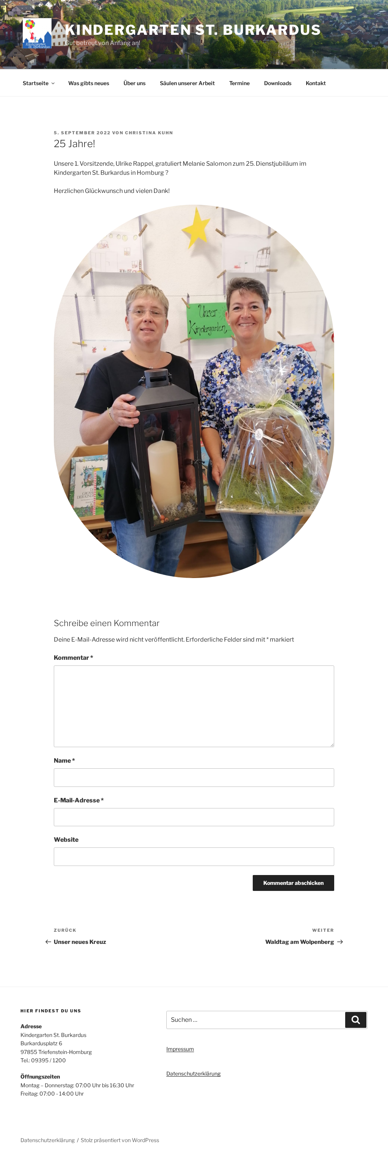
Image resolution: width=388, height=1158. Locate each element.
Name (64, 760)
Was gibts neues (88, 83)
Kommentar (73, 657)
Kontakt (316, 83)
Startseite (35, 83)
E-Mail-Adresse (79, 800)
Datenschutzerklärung (193, 1073)
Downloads (277, 83)
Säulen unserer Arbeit (187, 83)
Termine (239, 83)
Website (66, 839)
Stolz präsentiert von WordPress (120, 1140)
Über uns (135, 83)
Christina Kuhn (149, 132)
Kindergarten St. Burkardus (193, 30)
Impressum (180, 1049)
